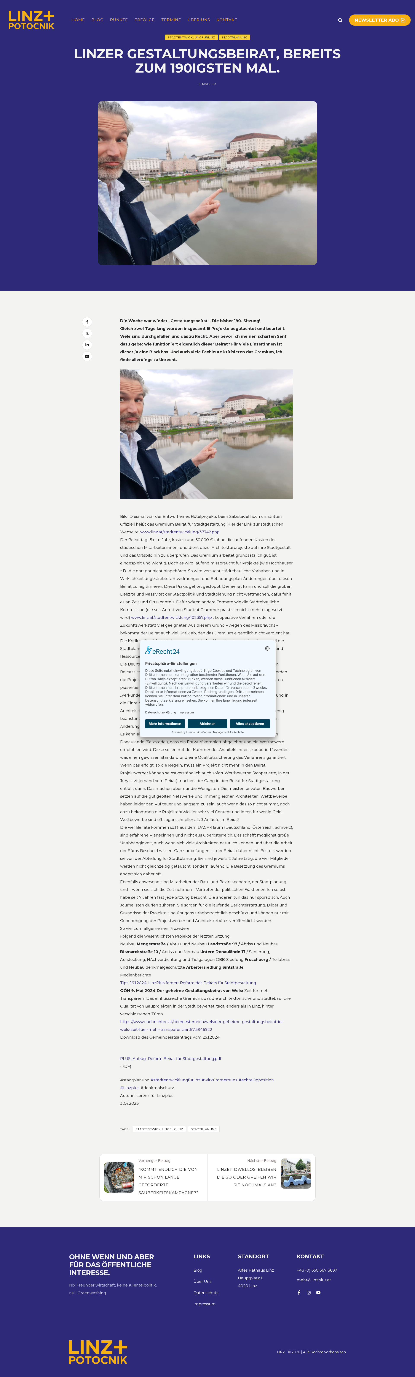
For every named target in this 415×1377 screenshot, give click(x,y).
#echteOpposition (256, 1080)
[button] (340, 20)
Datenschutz (206, 1292)
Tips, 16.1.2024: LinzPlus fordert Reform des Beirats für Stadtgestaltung (188, 983)
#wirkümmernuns (219, 1080)
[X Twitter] (87, 333)
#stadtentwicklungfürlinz (175, 1080)
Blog (197, 1270)
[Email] (87, 356)
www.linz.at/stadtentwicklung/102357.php (171, 617)
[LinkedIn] (87, 345)
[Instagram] (308, 1292)
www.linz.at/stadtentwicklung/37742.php (180, 532)
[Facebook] (87, 322)
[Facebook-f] (299, 1292)
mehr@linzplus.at (314, 1280)
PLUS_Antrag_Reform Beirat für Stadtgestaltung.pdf (170, 1058)
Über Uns (202, 1281)
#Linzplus (129, 1087)
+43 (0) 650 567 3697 (317, 1270)
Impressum (204, 1304)
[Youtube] (318, 1292)
